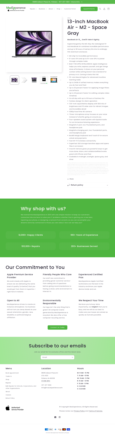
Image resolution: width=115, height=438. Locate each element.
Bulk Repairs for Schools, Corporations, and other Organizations (21, 387)
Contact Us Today (57, 327)
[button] (33, 9)
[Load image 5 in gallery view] (53, 80)
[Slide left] (8, 80)
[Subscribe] (72, 357)
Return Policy (10, 398)
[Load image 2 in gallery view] (24, 80)
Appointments (89, 9)
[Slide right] (61, 80)
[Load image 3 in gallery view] (34, 80)
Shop (7, 379)
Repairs (8, 383)
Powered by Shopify (64, 432)
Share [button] (72, 179)
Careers (8, 395)
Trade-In (9, 376)
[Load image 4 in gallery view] (44, 80)
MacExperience (54, 432)
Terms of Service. (96, 411)
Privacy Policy (79, 411)
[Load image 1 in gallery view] (14, 80)
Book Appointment (12, 373)
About (8, 391)
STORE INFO (45, 381)
